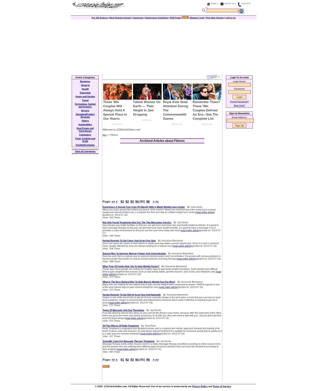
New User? (239, 105)
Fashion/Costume (85, 145)
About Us (229, 3)
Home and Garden (85, 96)
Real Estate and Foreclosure (85, 129)
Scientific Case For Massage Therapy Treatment (128, 341)
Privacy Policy (200, 386)
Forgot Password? (239, 101)
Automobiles (85, 124)
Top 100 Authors (99, 18)
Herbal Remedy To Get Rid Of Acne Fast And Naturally (132, 294)
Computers (85, 134)
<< (113, 201)
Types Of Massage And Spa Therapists (123, 310)
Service (85, 110)
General (85, 85)
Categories (138, 18)
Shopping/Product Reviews (85, 115)
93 (132, 201)
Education (85, 93)
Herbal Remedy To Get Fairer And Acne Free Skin (129, 240)
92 (127, 201)
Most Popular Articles (120, 18)
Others (85, 120)
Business (85, 81)
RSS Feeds (175, 18)
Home (214, 3)
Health (85, 89)
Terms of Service (222, 386)
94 (137, 201)
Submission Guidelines (156, 18)
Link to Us (230, 18)
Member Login (197, 18)
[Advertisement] (163, 45)
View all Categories (85, 151)
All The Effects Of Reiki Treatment (121, 325)
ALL (105, 135)
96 (148, 201)
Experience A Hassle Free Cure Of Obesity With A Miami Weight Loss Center (144, 207)
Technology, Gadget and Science (85, 105)
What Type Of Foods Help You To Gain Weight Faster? (131, 266)
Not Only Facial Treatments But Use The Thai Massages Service (137, 222)
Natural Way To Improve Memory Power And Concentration (134, 253)
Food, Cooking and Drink (85, 140)
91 (122, 201)
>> (157, 201)
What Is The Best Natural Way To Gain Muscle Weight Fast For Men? (139, 282)
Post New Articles (215, 18)
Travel (85, 100)
